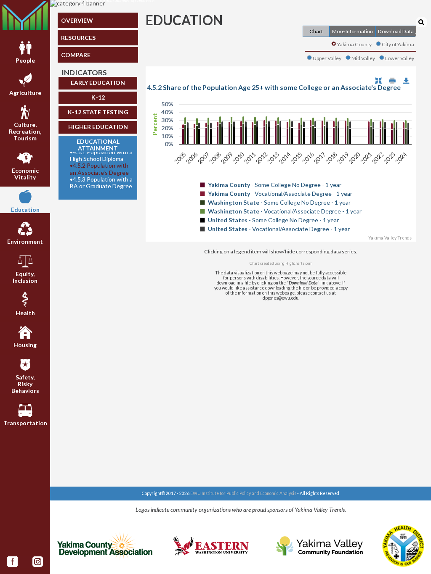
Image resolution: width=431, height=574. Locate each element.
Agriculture (25, 92)
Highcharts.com (298, 263)
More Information (352, 31)
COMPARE (75, 54)
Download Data (396, 31)
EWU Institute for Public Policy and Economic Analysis (243, 493)
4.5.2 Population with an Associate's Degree (99, 169)
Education (25, 209)
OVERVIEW (77, 20)
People (25, 60)
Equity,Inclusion (25, 277)
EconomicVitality (25, 174)
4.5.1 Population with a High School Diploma (101, 155)
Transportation (25, 423)
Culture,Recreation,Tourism (25, 131)
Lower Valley (399, 58)
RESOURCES (78, 37)
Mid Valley (363, 58)
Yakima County (354, 44)
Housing (25, 344)
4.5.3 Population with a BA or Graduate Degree (101, 183)
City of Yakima (398, 44)
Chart (316, 31)
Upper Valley (327, 58)
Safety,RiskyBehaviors (25, 384)
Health (25, 312)
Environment (25, 241)
